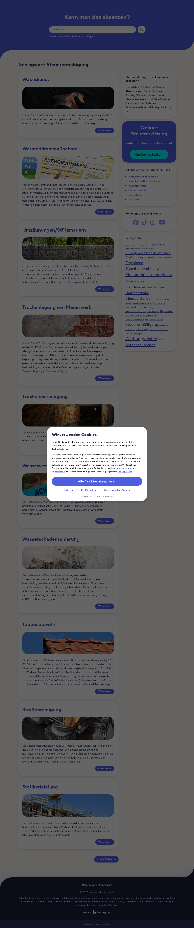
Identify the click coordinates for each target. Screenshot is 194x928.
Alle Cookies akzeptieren (97, 481)
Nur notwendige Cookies (117, 490)
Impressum (60, 472)
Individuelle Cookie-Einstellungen (81, 490)
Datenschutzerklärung (121, 468)
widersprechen (125, 472)
